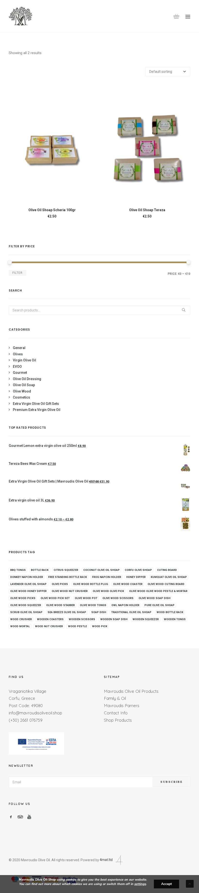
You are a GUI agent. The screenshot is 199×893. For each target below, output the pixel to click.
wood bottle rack (170, 612)
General (19, 348)
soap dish (98, 612)
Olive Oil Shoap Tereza (147, 210)
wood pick (99, 626)
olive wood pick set (55, 598)
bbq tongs (18, 570)
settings (140, 884)
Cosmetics (21, 397)
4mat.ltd (106, 860)
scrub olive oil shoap (26, 612)
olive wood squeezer (25, 605)
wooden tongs (175, 619)
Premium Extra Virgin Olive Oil (36, 410)
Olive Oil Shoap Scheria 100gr (52, 210)
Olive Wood (22, 391)
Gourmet (20, 373)
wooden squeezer (146, 619)
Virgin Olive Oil (24, 360)
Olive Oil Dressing (27, 379)
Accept (166, 884)
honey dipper (136, 577)
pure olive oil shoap (159, 605)
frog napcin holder (106, 577)
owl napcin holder (125, 605)
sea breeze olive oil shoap (67, 612)
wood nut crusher (49, 626)
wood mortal (20, 626)
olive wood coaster (127, 584)
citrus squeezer (66, 570)
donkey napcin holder (26, 577)
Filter (17, 273)
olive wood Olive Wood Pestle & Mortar (158, 591)
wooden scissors (82, 619)
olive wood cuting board (166, 584)
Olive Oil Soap (24, 385)
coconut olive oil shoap (101, 570)
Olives (18, 354)
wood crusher (21, 619)
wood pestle (77, 626)
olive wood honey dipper (28, 591)
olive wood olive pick (108, 591)
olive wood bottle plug (90, 584)
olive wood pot (86, 598)
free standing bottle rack (67, 577)
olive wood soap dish (154, 598)
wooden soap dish (113, 619)
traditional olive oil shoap (131, 612)
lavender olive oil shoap (28, 584)
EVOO (17, 366)
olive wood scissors (117, 598)
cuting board (167, 570)
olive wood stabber (60, 605)
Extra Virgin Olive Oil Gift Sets (36, 404)
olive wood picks (22, 598)
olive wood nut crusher (70, 591)
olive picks (60, 584)
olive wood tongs (93, 605)
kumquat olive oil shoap (169, 577)
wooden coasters (50, 619)
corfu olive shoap (138, 570)
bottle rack (40, 570)
